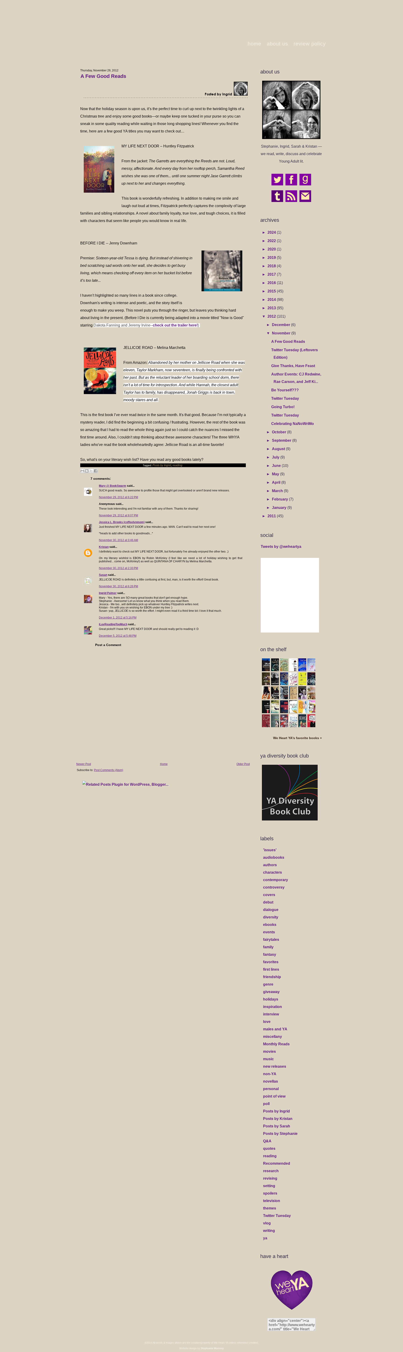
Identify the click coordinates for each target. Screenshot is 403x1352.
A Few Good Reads (103, 76)
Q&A (267, 1141)
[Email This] (82, 471)
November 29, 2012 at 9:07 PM (118, 515)
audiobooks (273, 857)
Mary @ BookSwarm (112, 485)
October (279, 432)
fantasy (269, 954)
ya (265, 1238)
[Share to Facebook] (95, 471)
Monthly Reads (276, 1044)
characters (272, 872)
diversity (270, 917)
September (282, 440)
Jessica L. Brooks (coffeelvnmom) (122, 522)
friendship (272, 977)
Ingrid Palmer (108, 593)
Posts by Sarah (276, 1126)
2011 (272, 516)
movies (269, 1051)
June (277, 466)
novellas (270, 1081)
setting (269, 1186)
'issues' (270, 850)
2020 (272, 249)
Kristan (104, 547)
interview (271, 1014)
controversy (274, 887)
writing (269, 1231)
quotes (269, 1148)
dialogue (270, 910)
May (276, 474)
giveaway (271, 992)
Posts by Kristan (277, 1119)
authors (270, 865)
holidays (270, 999)
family (268, 947)
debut (268, 902)
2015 (272, 291)
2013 (272, 308)
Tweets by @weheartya (281, 547)
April (276, 482)
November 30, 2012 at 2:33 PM (118, 568)
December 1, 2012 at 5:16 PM (117, 617)
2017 (272, 274)
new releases (274, 1066)
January (279, 508)
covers (269, 895)
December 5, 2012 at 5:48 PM (117, 635)
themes (269, 1208)
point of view (274, 1096)
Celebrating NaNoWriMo (292, 424)
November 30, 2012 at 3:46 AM (118, 540)
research (271, 1171)
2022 (272, 241)
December (281, 325)
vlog (267, 1223)
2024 (272, 232)
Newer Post (83, 764)
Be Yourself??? (285, 390)
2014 (272, 300)
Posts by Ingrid (162, 465)
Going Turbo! (283, 407)
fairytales (271, 940)
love (267, 1022)
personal (271, 1089)
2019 (272, 258)
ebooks (269, 925)
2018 (272, 266)
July (276, 457)
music (268, 1059)
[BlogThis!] (86, 471)
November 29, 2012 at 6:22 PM (118, 497)
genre (268, 984)
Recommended (276, 1163)
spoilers (270, 1193)
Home (164, 764)
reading (177, 465)
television (271, 1201)
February (280, 499)
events (269, 932)
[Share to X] (91, 471)
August (279, 449)
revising (270, 1178)
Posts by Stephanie (280, 1134)
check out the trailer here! (175, 325)
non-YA (269, 1074)
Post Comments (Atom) (108, 770)
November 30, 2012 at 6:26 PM (118, 586)
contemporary (275, 880)
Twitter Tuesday (285, 398)
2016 (272, 283)
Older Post (243, 764)
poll (266, 1104)
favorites (270, 962)
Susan (103, 575)
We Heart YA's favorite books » (297, 738)
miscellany (272, 1037)
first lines (271, 969)
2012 (272, 316)
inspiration (272, 1007)
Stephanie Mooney (212, 1348)
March (278, 491)
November (281, 333)
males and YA (275, 1029)
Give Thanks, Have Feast (293, 366)
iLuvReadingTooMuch (113, 624)
